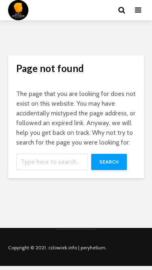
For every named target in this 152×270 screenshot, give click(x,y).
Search (109, 162)
